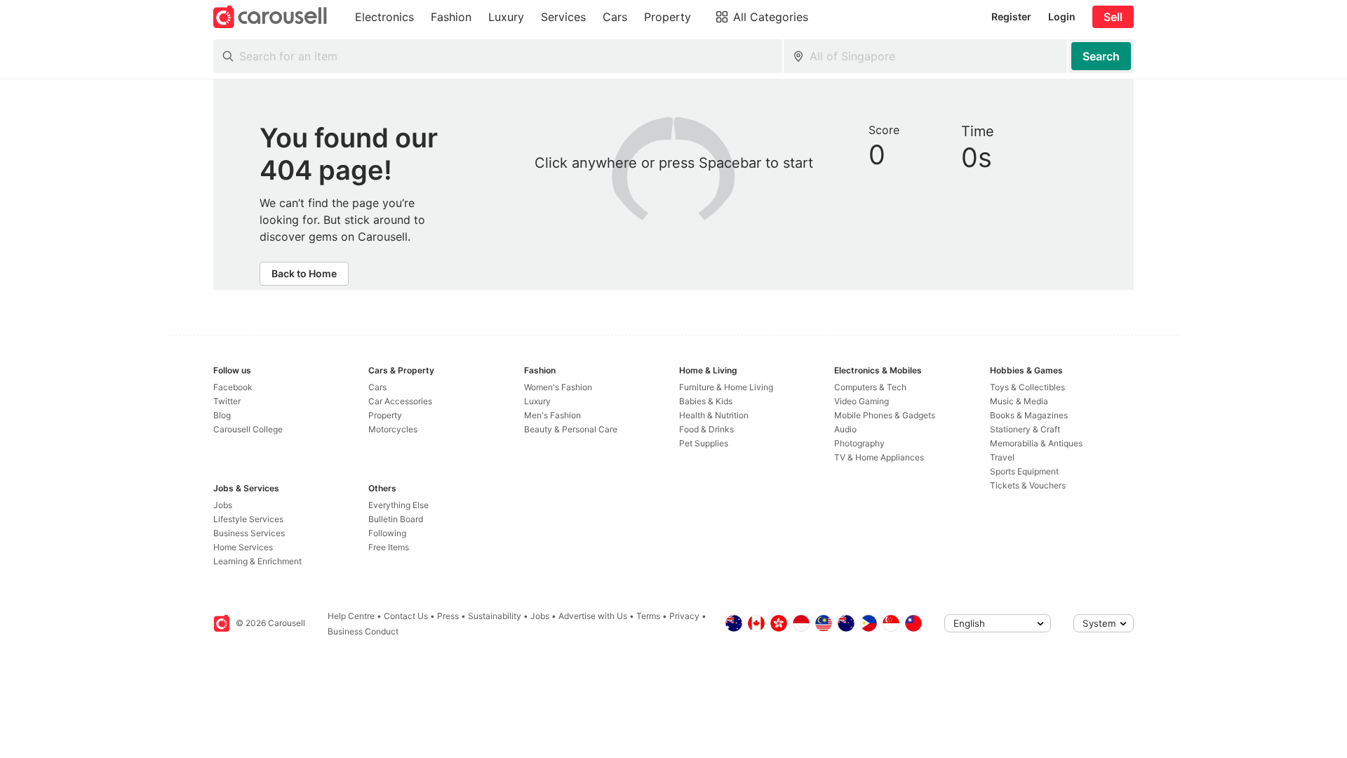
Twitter (227, 401)
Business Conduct (363, 631)
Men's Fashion (552, 415)
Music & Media (1019, 401)
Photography (859, 443)
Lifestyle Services (248, 519)
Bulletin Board (395, 519)
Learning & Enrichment (257, 561)
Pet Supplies (703, 443)
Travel (1002, 457)
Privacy (684, 616)
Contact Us (406, 616)
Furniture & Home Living (726, 387)
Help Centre (351, 616)
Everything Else (398, 505)
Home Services (243, 547)
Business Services (249, 533)
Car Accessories (400, 401)
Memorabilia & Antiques (1036, 443)
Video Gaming (861, 401)
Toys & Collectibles (1027, 387)
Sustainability (494, 616)
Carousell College (248, 429)
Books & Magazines (1029, 415)
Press (448, 616)
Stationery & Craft (1025, 429)
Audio (845, 429)
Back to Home (304, 273)
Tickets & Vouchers (1028, 485)
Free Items (388, 547)
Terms (648, 616)
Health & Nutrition (714, 415)
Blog (222, 415)
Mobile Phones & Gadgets (884, 415)
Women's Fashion (558, 387)
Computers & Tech (870, 387)
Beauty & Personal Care (570, 429)
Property (385, 415)
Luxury (537, 401)
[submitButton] (1101, 56)
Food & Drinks (706, 429)
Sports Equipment (1024, 471)
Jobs (222, 505)
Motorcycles (392, 429)
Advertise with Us (592, 616)
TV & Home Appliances (879, 457)
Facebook (233, 387)
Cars (377, 387)
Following (387, 533)
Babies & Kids (705, 401)
